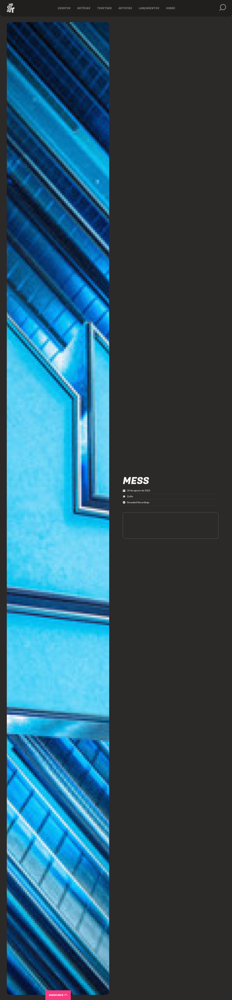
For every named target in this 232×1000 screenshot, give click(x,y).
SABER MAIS (56, 995)
